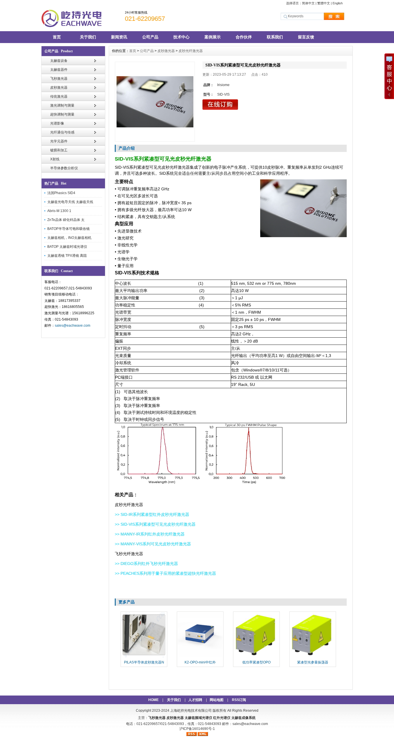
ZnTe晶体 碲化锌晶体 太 (66, 220)
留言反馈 (306, 37)
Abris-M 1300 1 (59, 211)
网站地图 (217, 700)
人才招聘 (195, 700)
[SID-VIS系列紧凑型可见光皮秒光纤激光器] (155, 102)
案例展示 (212, 37)
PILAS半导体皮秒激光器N (144, 662)
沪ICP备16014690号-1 (197, 729)
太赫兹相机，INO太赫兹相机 (69, 238)
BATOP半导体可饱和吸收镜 (68, 229)
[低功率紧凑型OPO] (256, 657)
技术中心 (181, 37)
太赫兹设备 (58, 61)
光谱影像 (57, 123)
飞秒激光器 (58, 79)
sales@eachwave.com (72, 325)
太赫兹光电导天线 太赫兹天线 (70, 202)
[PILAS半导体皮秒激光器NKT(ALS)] (144, 657)
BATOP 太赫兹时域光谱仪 (67, 247)
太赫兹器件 (58, 70)
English (338, 3)
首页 (57, 37)
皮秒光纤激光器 (191, 51)
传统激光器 (58, 96)
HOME (153, 700)
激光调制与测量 (62, 105)
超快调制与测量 (62, 114)
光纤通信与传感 (62, 132)
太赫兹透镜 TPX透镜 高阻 (67, 256)
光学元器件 (58, 141)
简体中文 (308, 3)
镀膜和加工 (58, 150)
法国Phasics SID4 (61, 193)
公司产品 (150, 37)
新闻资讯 (119, 37)
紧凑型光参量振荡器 (312, 662)
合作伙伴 (244, 37)
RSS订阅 (239, 700)
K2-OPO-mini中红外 (200, 662)
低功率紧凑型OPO (256, 662)
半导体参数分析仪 (64, 168)
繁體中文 (323, 3)
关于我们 (88, 37)
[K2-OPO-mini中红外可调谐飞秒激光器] (200, 657)
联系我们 (275, 37)
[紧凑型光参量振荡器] (313, 657)
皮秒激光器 (58, 87)
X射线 (54, 159)
